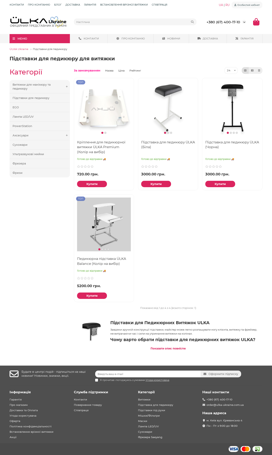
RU (227, 5)
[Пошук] (192, 22)
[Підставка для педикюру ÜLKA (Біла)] (168, 108)
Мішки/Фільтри (149, 415)
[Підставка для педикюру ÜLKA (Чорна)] (232, 108)
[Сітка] (245, 70)
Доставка (73, 4)
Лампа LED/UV (23, 116)
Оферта (15, 421)
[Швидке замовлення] (113, 184)
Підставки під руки (151, 410)
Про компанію (39, 4)
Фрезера (19, 163)
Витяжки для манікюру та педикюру (32, 86)
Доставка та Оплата (24, 410)
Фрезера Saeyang (150, 437)
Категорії (146, 392)
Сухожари (20, 145)
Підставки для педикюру (31, 98)
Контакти (17, 4)
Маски (142, 421)
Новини (173, 38)
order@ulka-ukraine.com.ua (225, 404)
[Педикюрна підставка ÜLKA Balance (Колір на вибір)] (104, 224)
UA (221, 5)
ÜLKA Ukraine (19, 49)
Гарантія (90, 4)
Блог (58, 4)
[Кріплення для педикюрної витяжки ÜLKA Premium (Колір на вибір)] (104, 108)
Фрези (18, 173)
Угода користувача (23, 415)
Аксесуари (20, 135)
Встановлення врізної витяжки (124, 4)
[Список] (252, 70)
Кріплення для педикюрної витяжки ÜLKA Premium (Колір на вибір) (101, 147)
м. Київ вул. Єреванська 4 (224, 420)
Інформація (20, 392)
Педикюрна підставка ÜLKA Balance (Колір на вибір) (101, 261)
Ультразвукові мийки (28, 154)
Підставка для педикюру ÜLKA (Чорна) (232, 144)
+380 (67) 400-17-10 (223, 22)
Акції (13, 437)
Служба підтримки (91, 392)
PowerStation (22, 126)
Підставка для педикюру (155, 404)
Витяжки (144, 399)
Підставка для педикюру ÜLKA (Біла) (168, 144)
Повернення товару (88, 404)
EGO (16, 107)
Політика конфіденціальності (31, 426)
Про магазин (19, 404)
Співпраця (159, 4)
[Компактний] (259, 70)
